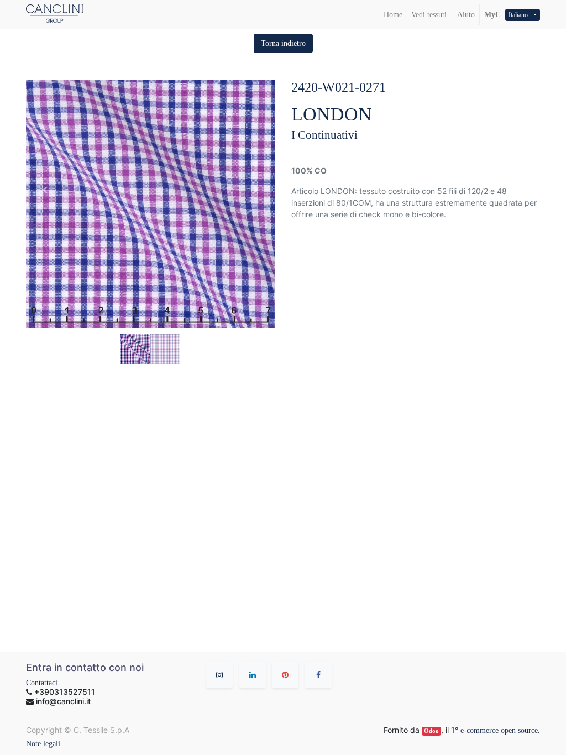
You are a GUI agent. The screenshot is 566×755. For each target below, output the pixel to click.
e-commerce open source (499, 730)
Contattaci (41, 683)
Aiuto (465, 15)
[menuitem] (393, 14)
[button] (283, 43)
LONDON (331, 114)
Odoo (431, 731)
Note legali (43, 744)
